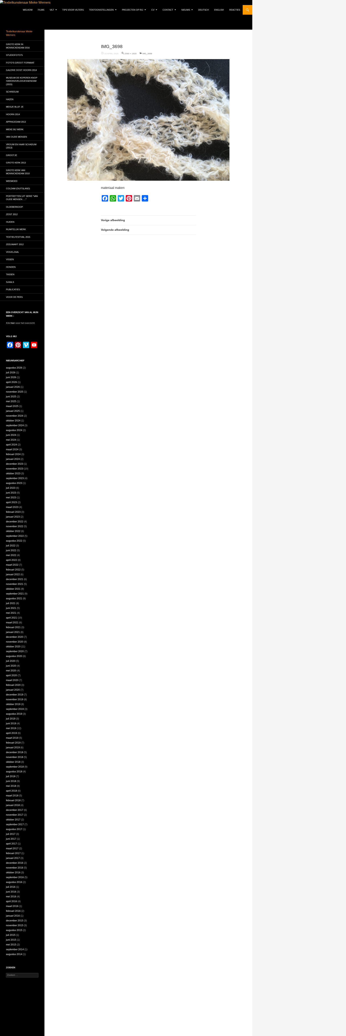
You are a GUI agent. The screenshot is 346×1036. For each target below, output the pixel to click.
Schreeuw (12, 92)
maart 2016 (12, 906)
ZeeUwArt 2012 (15, 244)
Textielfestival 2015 (18, 237)
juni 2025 (11, 396)
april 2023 (11, 502)
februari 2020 (13, 685)
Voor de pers (14, 297)
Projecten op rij (132, 10)
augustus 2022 (14, 540)
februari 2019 (13, 742)
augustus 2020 (14, 656)
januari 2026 (13, 387)
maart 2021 (12, 622)
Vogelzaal (12, 252)
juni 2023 (11, 492)
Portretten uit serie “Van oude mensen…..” (22, 198)
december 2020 (14, 637)
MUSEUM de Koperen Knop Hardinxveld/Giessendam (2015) (21, 81)
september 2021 (15, 593)
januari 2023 (13, 516)
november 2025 (14, 391)
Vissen (10, 259)
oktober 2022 (13, 531)
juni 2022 (11, 550)
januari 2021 (13, 632)
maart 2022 (12, 564)
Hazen (9, 99)
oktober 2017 (13, 819)
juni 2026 (11, 377)
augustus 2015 (14, 930)
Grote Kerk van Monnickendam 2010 (18, 172)
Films (41, 10)
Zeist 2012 (12, 214)
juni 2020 (11, 665)
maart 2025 (12, 406)
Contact (168, 10)
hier (13, 323)
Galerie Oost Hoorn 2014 (21, 70)
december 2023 (14, 464)
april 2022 (11, 560)
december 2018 (14, 752)
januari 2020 (13, 689)
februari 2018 (13, 800)
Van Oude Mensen (16, 137)
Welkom (27, 10)
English (219, 10)
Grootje (11, 155)
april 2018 (11, 790)
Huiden (10, 222)
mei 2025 (11, 401)
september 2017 (15, 824)
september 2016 (15, 877)
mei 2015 (11, 944)
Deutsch (203, 10)
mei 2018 (11, 786)
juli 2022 (10, 545)
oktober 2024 (13, 420)
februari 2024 (13, 454)
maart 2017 (12, 848)
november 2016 (14, 867)
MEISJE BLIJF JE (14, 107)
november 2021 (14, 584)
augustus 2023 (14, 483)
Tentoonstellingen (101, 10)
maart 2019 (12, 738)
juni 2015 (11, 939)
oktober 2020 (13, 646)
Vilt (52, 10)
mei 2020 (11, 670)
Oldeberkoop (14, 207)
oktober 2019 (13, 704)
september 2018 (15, 766)
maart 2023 (12, 507)
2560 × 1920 (131, 53)
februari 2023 (13, 512)
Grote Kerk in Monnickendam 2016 (18, 46)
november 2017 (14, 814)
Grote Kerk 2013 (16, 162)
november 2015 (14, 925)
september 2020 (15, 651)
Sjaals (10, 282)
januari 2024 (13, 459)
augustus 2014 (14, 954)
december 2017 (14, 810)
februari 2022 (13, 569)
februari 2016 (13, 911)
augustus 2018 (14, 771)
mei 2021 (11, 613)
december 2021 (14, 579)
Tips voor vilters (73, 10)
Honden (11, 267)
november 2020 (14, 641)
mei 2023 (11, 497)
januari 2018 (13, 805)
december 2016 (14, 863)
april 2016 (11, 901)
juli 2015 (10, 935)
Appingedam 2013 (16, 122)
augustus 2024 (14, 430)
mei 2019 (11, 728)
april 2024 (11, 444)
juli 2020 (10, 661)
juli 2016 (10, 887)
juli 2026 (10, 372)
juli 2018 (10, 776)
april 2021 (11, 617)
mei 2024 (11, 439)
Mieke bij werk (14, 129)
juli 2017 (10, 834)
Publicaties (13, 289)
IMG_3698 (147, 53)
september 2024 (15, 425)
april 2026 (11, 382)
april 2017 (11, 843)
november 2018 (14, 757)
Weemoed (11, 181)
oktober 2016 (13, 872)
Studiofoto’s (14, 55)
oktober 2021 (13, 589)
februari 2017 (13, 853)
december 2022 (14, 521)
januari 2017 (13, 858)
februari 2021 (13, 627)
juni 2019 (11, 723)
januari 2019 (13, 747)
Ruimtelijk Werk (16, 229)
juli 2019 (10, 718)
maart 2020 (12, 680)
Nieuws (185, 10)
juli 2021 (10, 603)
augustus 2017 (14, 829)
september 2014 (15, 949)
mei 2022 (11, 555)
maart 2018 (12, 795)
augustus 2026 (14, 367)
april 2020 (11, 675)
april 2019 (11, 733)
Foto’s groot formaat (20, 62)
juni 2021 (11, 608)
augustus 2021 (14, 598)
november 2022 (14, 526)
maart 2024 (12, 449)
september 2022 (15, 536)
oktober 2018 (13, 762)
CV (152, 10)
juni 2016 (11, 891)
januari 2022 (13, 574)
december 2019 (14, 694)
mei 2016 (11, 896)
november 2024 (14, 415)
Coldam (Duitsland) (18, 188)
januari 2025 (13, 411)
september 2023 (15, 478)
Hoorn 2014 (13, 114)
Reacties (234, 10)
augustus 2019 (14, 714)
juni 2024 (11, 435)
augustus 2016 (14, 882)
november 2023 (14, 468)
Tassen (10, 274)
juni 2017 (11, 838)
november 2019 (14, 699)
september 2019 (15, 709)
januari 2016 (13, 915)
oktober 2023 (13, 473)
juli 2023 (10, 488)
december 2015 (14, 920)
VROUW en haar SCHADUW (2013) (21, 146)
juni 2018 (11, 781)
